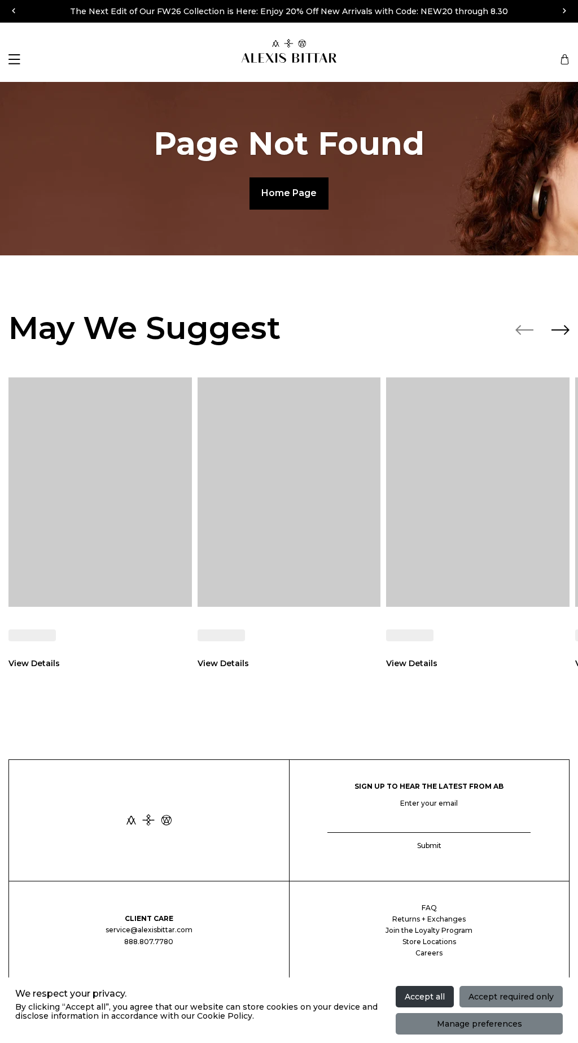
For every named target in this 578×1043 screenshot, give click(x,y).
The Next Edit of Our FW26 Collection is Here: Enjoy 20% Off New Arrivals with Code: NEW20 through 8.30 (289, 11)
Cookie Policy (224, 1016)
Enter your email (429, 803)
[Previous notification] (13, 10)
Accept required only (511, 997)
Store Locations (429, 941)
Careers (429, 953)
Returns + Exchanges (429, 919)
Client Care (149, 918)
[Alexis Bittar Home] (149, 820)
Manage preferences (479, 1024)
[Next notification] (564, 10)
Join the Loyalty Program (429, 930)
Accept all (425, 997)
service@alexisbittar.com (149, 930)
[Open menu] (14, 60)
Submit (429, 845)
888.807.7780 (148, 942)
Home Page (289, 193)
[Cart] (563, 60)
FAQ (429, 907)
